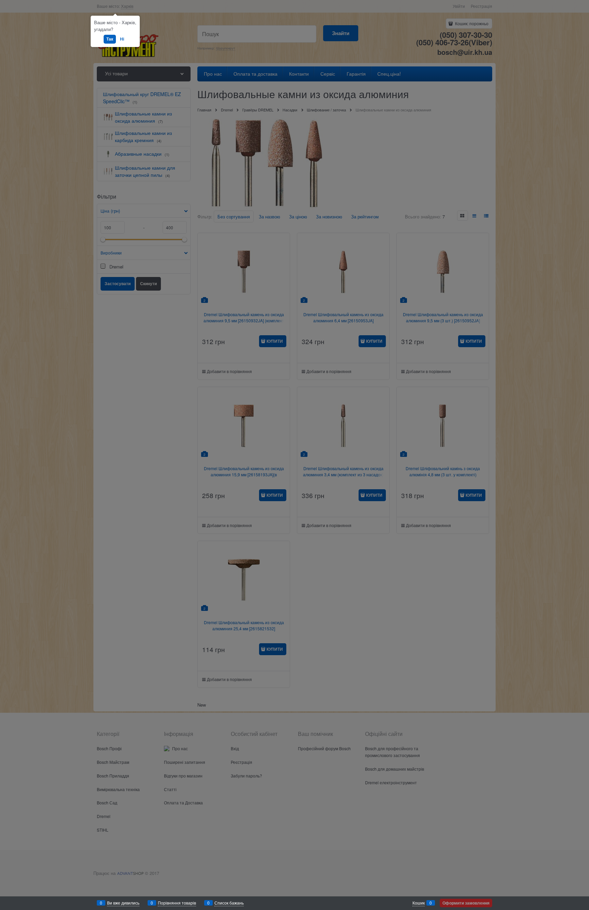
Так (109, 39)
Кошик (418, 903)
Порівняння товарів (177, 903)
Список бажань (229, 903)
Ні (122, 39)
